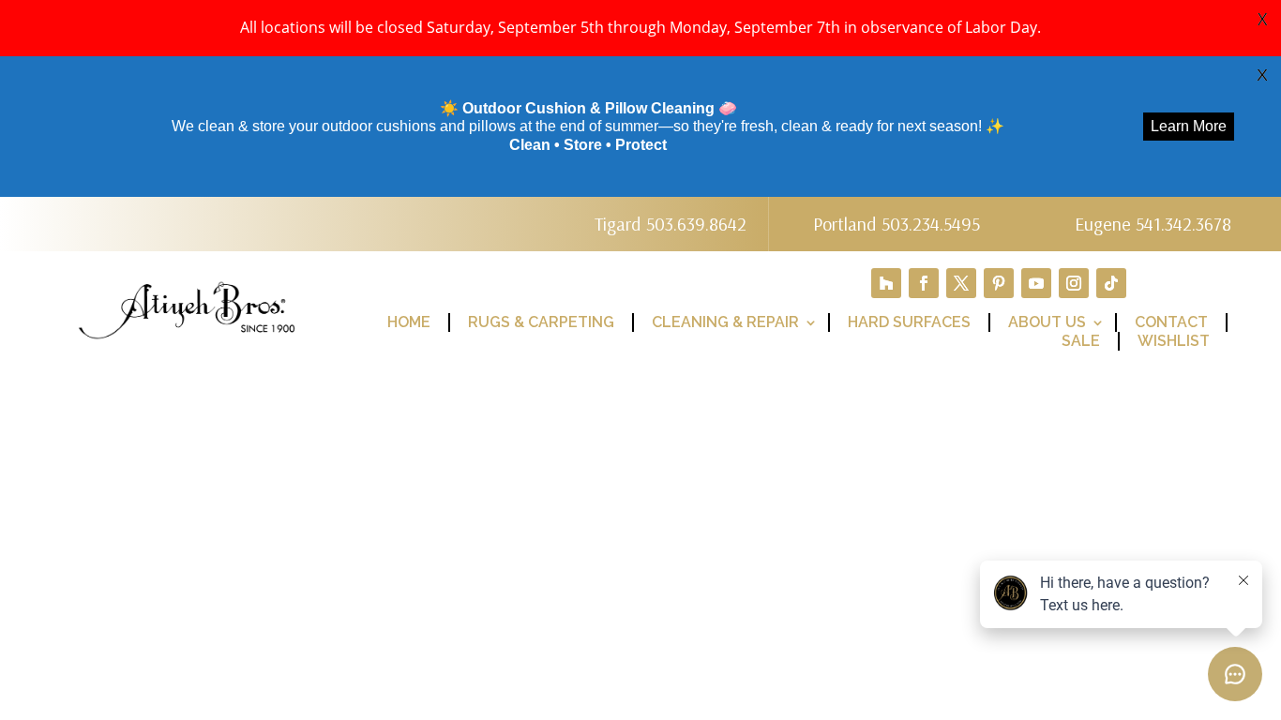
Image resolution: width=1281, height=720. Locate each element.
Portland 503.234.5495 (896, 223)
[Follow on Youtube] (1036, 283)
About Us (1047, 322)
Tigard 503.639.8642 (670, 223)
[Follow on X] (961, 283)
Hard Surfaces (909, 322)
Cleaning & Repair (725, 322)
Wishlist (1174, 341)
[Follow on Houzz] (886, 283)
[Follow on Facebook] (924, 283)
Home (408, 322)
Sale (1081, 341)
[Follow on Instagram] (1074, 283)
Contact (1171, 322)
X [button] (1262, 19)
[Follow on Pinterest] (999, 283)
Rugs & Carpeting (541, 322)
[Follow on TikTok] (1111, 283)
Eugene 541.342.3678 (1153, 223)
